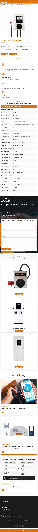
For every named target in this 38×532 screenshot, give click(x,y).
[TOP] (33, 530)
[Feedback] (23, 530)
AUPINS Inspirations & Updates (19, 376)
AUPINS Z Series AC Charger (19, 292)
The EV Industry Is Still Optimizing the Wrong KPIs (13, 486)
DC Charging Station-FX (19, 365)
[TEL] (14, 530)
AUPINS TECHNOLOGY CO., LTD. (17, 520)
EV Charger (8, 4)
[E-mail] (4, 530)
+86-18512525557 (6, 210)
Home (3, 4)
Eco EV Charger (15, 4)
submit (6, 249)
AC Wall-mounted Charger (25, 4)
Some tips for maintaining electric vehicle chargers (13, 408)
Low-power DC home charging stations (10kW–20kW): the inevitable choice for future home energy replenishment (17, 447)
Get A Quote (5, 54)
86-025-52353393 (6, 208)
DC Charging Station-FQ (19, 328)
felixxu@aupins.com (6, 212)
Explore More (19, 294)
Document (13, 54)
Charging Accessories (7, 498)
